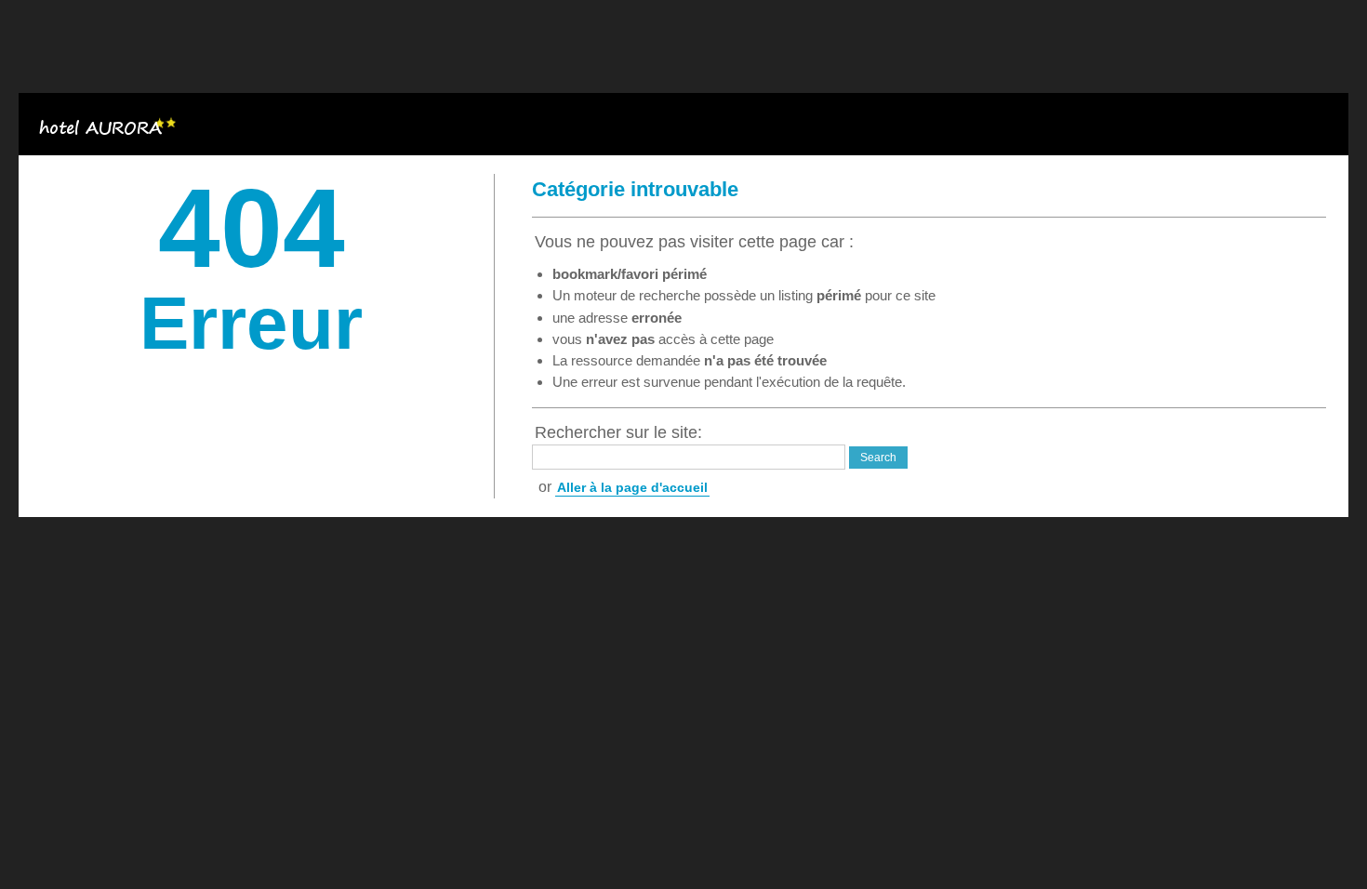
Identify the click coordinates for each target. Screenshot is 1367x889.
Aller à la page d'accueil (632, 487)
